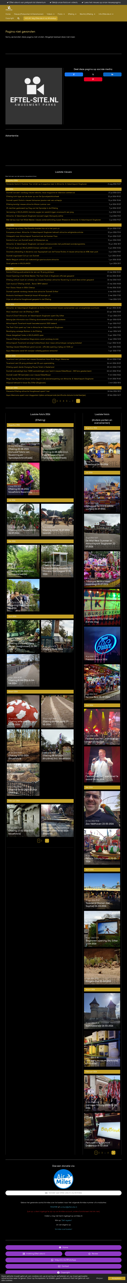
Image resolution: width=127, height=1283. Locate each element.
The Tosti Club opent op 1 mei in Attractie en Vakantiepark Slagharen (34, 327)
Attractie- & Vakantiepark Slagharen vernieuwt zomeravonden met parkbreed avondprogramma (45, 244)
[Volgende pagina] (78, 401)
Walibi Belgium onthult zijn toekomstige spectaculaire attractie (32, 260)
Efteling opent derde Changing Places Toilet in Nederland (30, 367)
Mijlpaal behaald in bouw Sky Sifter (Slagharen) (26, 383)
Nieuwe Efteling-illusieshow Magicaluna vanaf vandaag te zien (32, 339)
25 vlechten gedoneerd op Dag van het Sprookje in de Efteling (32, 208)
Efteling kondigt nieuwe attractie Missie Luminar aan (28, 204)
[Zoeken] (18, 18)
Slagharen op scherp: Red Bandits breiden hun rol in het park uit (33, 228)
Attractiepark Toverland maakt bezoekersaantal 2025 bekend (31, 323)
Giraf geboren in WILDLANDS (18, 263)
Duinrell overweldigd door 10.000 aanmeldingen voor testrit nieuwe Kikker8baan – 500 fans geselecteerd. (49, 371)
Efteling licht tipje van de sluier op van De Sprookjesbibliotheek (32, 196)
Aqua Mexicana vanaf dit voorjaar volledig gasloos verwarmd (31, 351)
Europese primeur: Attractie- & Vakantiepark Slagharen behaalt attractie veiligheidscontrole (44, 232)
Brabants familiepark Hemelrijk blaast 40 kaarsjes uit (28, 295)
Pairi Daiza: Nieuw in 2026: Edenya (20, 288)
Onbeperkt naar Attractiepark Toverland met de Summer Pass (31, 236)
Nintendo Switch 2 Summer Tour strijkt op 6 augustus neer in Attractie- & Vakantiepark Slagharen (46, 184)
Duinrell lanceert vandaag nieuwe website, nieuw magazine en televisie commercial (40, 193)
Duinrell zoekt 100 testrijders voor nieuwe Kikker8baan (28, 375)
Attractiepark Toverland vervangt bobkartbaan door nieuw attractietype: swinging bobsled (44, 343)
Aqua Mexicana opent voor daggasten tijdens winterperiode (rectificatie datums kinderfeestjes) (46, 395)
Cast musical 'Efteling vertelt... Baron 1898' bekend (27, 284)
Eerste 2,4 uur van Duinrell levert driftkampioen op (27, 240)
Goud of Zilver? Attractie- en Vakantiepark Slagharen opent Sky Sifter (35, 316)
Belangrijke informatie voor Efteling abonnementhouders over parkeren (35, 320)
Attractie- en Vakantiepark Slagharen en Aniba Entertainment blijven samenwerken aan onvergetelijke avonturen (52, 308)
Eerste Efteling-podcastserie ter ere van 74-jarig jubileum (30, 272)
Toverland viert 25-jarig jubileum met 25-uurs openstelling (30, 363)
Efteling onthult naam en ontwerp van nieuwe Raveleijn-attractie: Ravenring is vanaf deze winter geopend (50, 280)
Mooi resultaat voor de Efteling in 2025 (22, 312)
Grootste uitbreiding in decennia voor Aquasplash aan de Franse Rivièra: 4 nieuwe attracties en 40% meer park (52, 252)
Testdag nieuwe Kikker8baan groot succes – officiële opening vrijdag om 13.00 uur (39, 347)
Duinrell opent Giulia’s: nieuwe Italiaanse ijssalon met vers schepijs (34, 200)
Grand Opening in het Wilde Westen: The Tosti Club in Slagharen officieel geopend (40, 276)
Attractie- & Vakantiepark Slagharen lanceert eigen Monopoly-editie (34, 216)
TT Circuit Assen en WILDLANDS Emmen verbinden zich (29, 248)
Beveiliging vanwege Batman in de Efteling (24, 331)
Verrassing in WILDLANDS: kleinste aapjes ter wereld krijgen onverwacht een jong (40, 212)
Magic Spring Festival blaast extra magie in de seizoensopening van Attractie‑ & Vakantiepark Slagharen (50, 379)
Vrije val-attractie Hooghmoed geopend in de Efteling (28, 299)
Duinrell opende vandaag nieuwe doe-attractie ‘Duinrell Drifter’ (32, 292)
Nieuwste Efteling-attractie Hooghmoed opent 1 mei (28, 391)
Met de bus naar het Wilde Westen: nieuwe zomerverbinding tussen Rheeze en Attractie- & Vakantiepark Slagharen (53, 220)
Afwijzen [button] (99, 1278)
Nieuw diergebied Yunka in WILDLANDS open (25, 335)
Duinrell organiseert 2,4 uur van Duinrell (22, 256)
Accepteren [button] (116, 1278)
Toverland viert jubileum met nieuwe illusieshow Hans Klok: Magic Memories (37, 359)
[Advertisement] (63, 150)
